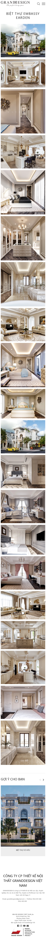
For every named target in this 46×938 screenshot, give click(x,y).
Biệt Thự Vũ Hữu (23, 850)
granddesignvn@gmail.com (16, 899)
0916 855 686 (37, 899)
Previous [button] (40, 779)
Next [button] (43, 779)
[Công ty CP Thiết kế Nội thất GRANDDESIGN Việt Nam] (15, 4)
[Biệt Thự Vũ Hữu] (23, 816)
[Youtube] (24, 925)
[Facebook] (18, 925)
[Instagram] (21, 925)
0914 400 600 (22, 901)
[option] (23, 821)
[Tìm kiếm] (38, 3)
